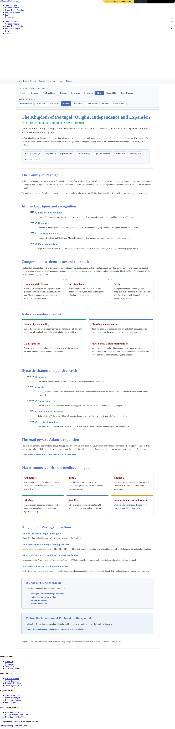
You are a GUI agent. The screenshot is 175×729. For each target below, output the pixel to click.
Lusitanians (54, 103)
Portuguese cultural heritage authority (47, 594)
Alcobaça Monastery (40, 600)
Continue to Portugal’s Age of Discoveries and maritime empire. (49, 454)
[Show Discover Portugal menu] (172, 28)
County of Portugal (32, 154)
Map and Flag (111, 93)
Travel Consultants (12, 666)
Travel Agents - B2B (13, 685)
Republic (105, 103)
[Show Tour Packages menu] (172, 21)
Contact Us (9, 17)
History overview (25, 103)
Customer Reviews (12, 668)
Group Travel (10, 681)
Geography (34, 93)
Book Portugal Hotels (14, 712)
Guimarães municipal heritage (44, 597)
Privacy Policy (6, 726)
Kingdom (66, 103)
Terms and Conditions (22, 726)
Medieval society (84, 154)
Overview (23, 93)
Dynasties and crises (102, 154)
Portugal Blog (10, 702)
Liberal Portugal (92, 103)
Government (75, 93)
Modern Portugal (118, 103)
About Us (9, 661)
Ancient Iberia (41, 103)
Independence (50, 154)
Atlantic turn (120, 154)
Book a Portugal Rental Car (16, 715)
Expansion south (66, 154)
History (60, 81)
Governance (88, 93)
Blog (7, 15)
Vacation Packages (12, 695)
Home (18, 81)
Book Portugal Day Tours (15, 717)
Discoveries (78, 103)
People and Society (49, 93)
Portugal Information (47, 81)
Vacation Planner (12, 8)
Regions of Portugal (13, 700)
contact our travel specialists (72, 629)
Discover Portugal (12, 12)
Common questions (32, 159)
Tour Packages (11, 5)
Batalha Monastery (39, 604)
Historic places (135, 154)
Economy (63, 93)
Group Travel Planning (14, 10)
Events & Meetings (13, 683)
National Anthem (127, 93)
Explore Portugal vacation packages (41, 629)
